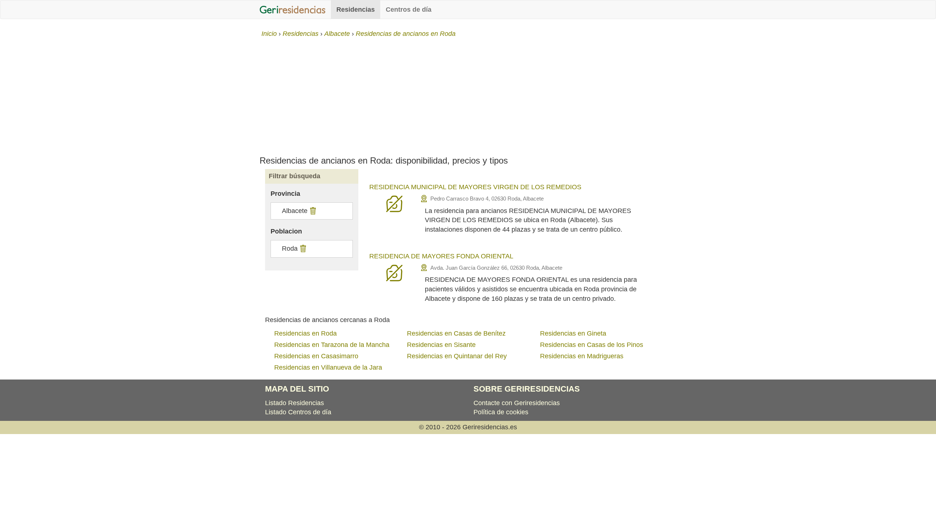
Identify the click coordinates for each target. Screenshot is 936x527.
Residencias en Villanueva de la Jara (328, 367)
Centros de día (408, 9)
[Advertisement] (468, 93)
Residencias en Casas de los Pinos (591, 344)
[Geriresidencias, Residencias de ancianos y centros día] (292, 9)
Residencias (355, 9)
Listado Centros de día (298, 412)
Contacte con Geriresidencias (516, 403)
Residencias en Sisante (441, 344)
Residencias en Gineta (573, 333)
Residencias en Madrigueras (581, 356)
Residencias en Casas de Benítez (456, 333)
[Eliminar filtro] (312, 210)
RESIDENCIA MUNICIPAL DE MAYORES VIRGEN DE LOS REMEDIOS (475, 187)
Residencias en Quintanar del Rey (457, 356)
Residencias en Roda (305, 333)
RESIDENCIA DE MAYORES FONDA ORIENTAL (441, 256)
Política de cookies (500, 412)
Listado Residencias (294, 403)
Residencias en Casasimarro (316, 356)
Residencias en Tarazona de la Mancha (331, 344)
